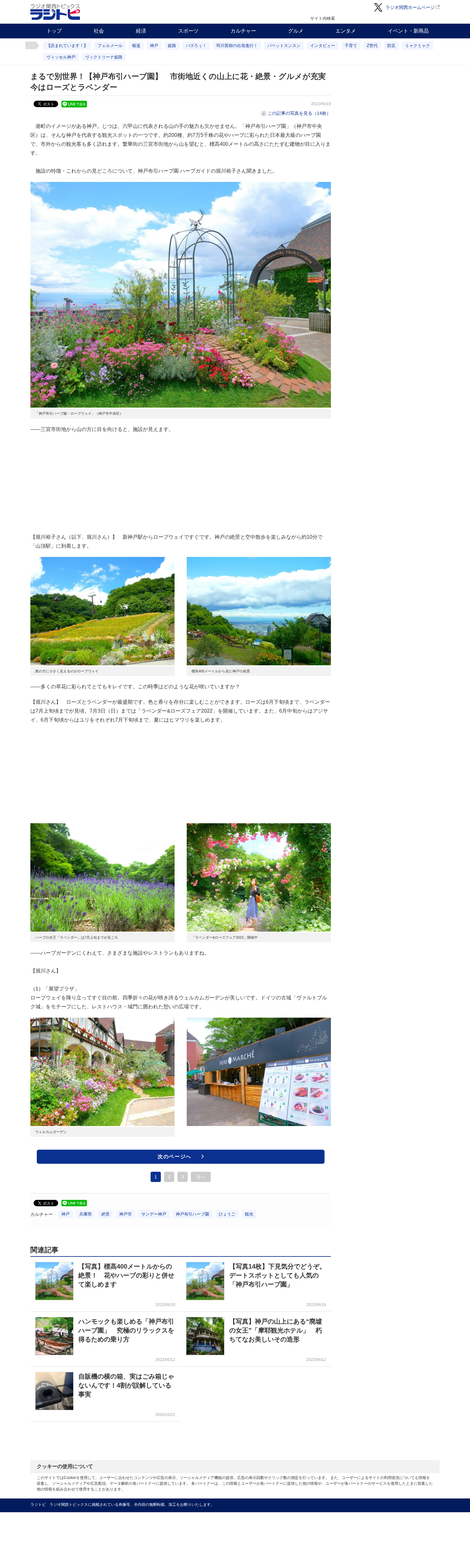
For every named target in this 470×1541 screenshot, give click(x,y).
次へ (200, 1176)
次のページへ (175, 1156)
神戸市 (125, 1214)
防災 (391, 45)
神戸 (154, 45)
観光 (249, 1214)
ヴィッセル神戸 (60, 57)
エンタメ (345, 31)
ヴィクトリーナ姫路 (103, 57)
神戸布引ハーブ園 (192, 1214)
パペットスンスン (284, 45)
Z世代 (372, 45)
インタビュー (322, 45)
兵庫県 (85, 1214)
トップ (54, 31)
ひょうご (227, 1214)
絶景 (105, 1214)
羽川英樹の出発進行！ (237, 45)
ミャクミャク (417, 45)
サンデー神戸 (153, 1214)
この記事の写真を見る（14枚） (299, 113)
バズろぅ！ (196, 45)
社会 (99, 31)
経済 (141, 31)
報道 (136, 45)
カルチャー (243, 31)
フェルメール (110, 45)
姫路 (172, 45)
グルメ (295, 31)
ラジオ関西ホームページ (410, 7)
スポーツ (188, 31)
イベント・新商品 (408, 31)
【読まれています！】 (67, 45)
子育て (351, 45)
